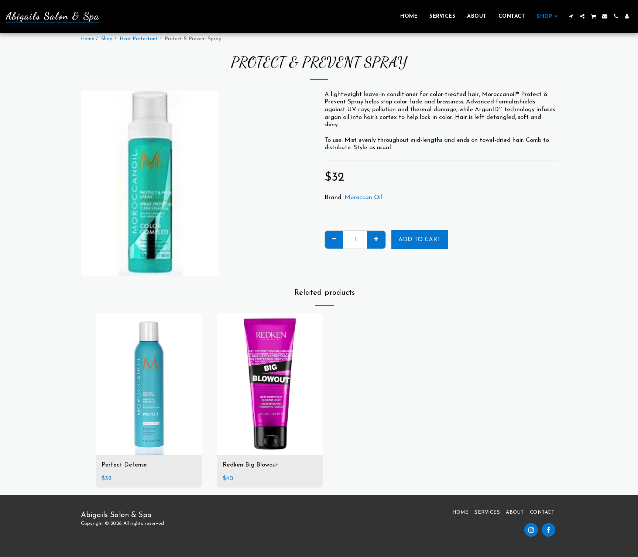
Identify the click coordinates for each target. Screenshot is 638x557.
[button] (571, 16)
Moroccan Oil (363, 198)
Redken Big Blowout (250, 465)
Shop (107, 39)
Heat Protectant (139, 39)
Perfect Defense (124, 465)
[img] (149, 384)
